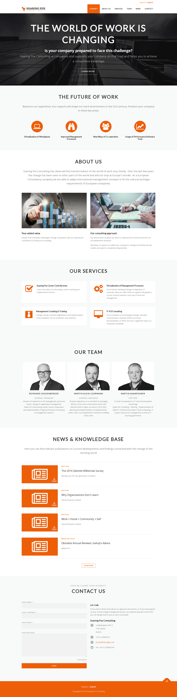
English (150, 2)
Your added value (31, 233)
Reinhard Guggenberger (44, 393)
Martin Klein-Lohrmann (88, 393)
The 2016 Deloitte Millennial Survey (82, 470)
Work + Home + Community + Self (81, 519)
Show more (88, 565)
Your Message (28, 633)
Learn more (88, 71)
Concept (93, 9)
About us (106, 9)
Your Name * (27, 602)
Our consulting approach (103, 233)
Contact (149, 9)
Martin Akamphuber (133, 393)
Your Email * (28, 622)
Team (129, 9)
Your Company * (29, 612)
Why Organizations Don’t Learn (79, 495)
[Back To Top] (167, 681)
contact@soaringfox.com (105, 642)
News (138, 9)
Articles (65, 466)
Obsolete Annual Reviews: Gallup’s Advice (85, 543)
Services (119, 9)
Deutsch (143, 2)
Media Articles (68, 539)
